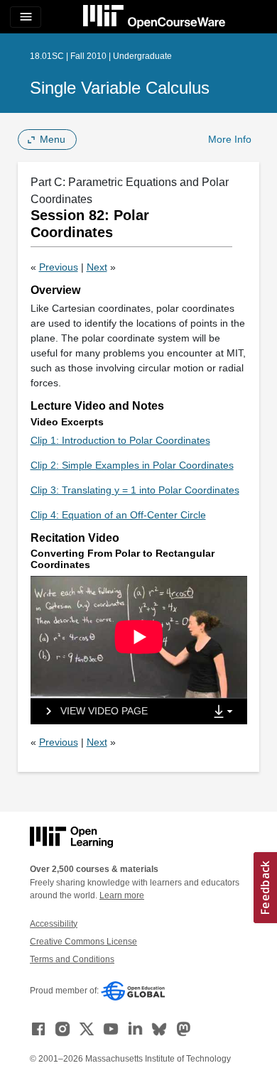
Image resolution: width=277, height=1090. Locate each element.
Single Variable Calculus (120, 87)
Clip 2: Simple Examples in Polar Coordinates (132, 465)
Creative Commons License (83, 942)
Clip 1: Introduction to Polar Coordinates (120, 440)
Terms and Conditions (72, 959)
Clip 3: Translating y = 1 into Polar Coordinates (135, 490)
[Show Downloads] (226, 712)
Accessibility (53, 924)
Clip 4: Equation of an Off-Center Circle (118, 515)
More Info (229, 139)
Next (97, 267)
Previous (58, 267)
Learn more (121, 895)
